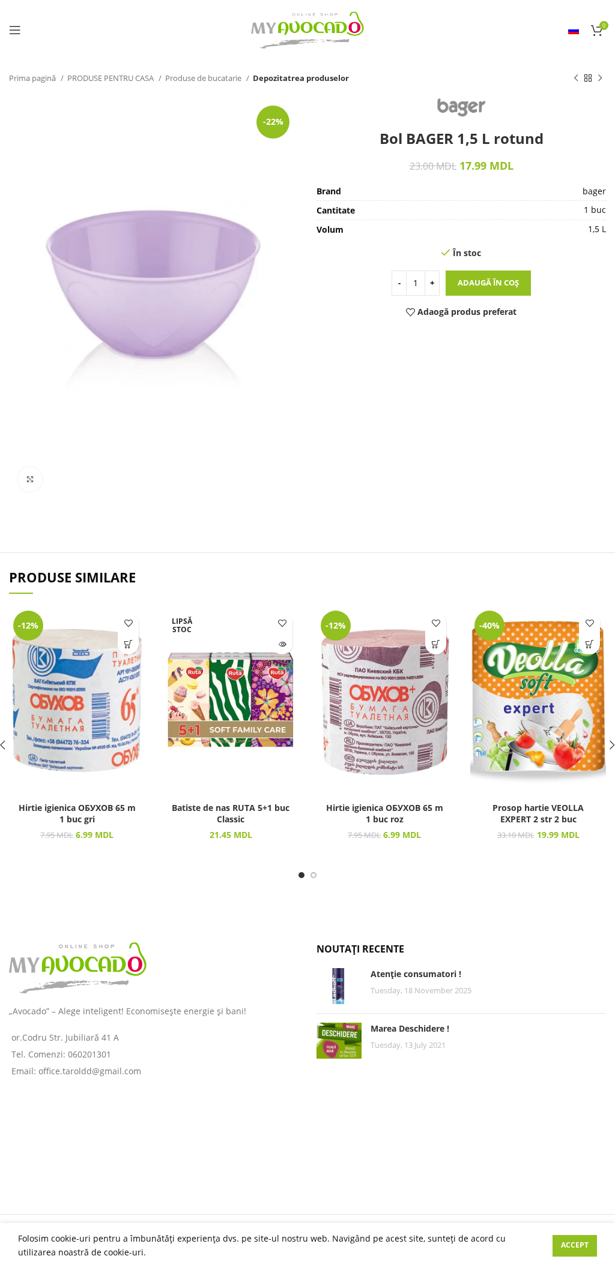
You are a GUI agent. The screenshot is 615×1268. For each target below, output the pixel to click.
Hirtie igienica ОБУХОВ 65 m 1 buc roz (384, 813)
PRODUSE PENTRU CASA (111, 78)
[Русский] (573, 30)
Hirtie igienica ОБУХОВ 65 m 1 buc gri (77, 813)
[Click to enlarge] (30, 479)
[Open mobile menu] (15, 30)
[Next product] (600, 79)
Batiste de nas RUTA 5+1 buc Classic (230, 813)
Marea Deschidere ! (410, 1028)
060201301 (89, 1054)
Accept (575, 1245)
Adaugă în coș (488, 282)
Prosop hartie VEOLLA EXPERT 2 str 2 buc (538, 813)
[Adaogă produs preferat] (128, 622)
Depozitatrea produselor (301, 78)
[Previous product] (576, 79)
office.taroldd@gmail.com (89, 1071)
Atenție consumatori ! (416, 973)
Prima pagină (33, 78)
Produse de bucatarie (204, 78)
